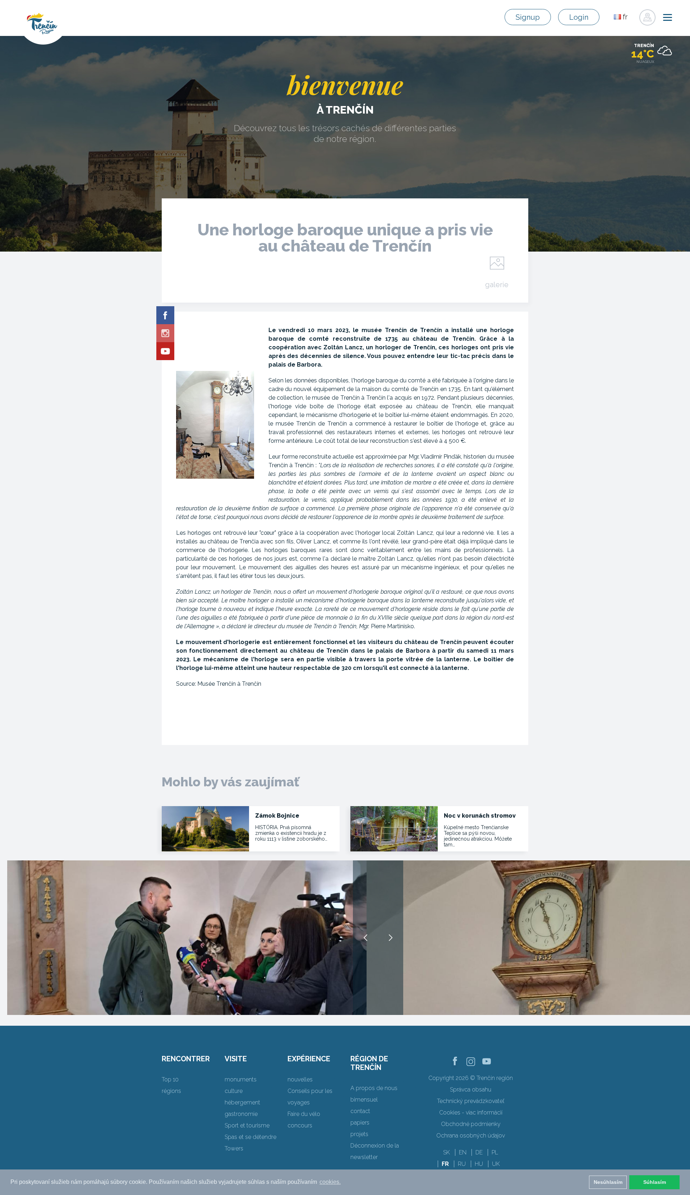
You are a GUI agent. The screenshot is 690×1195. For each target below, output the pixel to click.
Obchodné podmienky (471, 1124)
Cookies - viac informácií (470, 1112)
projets (359, 1134)
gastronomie (241, 1114)
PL (495, 1152)
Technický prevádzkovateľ (470, 1101)
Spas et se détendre (250, 1137)
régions (171, 1091)
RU (462, 1163)
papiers (359, 1122)
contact (360, 1111)
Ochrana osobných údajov (470, 1135)
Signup (528, 17)
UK (496, 1163)
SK (446, 1152)
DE (479, 1152)
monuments (241, 1079)
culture (234, 1091)
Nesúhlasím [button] (608, 1182)
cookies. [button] (330, 1182)
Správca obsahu (470, 1089)
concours (300, 1125)
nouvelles (300, 1079)
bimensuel (364, 1099)
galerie (497, 284)
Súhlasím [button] (654, 1182)
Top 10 (170, 1079)
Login (578, 17)
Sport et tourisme (247, 1125)
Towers (234, 1148)
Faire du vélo (304, 1114)
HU (479, 1163)
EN (462, 1152)
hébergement (242, 1102)
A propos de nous (373, 1088)
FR (445, 1163)
